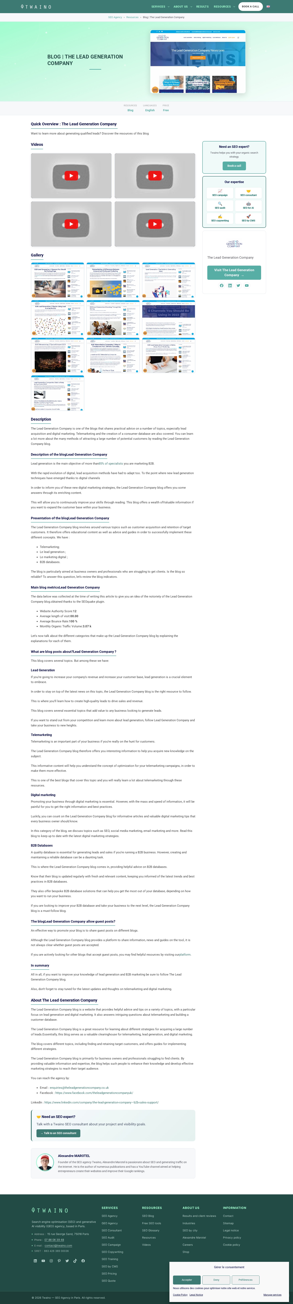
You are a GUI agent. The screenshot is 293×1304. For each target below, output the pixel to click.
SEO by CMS (248, 218)
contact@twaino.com (58, 1245)
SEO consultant (248, 193)
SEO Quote (109, 1280)
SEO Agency (115, 17)
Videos (146, 1244)
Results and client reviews (199, 1215)
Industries (189, 1223)
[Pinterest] (59, 1260)
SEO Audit (108, 1237)
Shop (186, 1251)
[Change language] (268, 6)
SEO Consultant (112, 1230)
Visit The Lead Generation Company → (234, 272)
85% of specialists (111, 463)
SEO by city (190, 1230)
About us (181, 6)
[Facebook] (83, 1260)
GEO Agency (110, 1223)
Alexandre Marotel (194, 1237)
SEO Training (110, 1259)
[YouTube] (43, 1260)
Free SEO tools (151, 1223)
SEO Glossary (150, 1230)
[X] (67, 1260)
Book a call (250, 6)
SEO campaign (220, 193)
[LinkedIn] (35, 1260)
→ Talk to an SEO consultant (58, 1133)
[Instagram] (51, 1260)
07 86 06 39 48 (54, 1239)
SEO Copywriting (112, 1251)
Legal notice (231, 1230)
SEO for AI (248, 205)
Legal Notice (196, 1294)
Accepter (187, 1279)
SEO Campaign (111, 1244)
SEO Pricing (109, 1273)
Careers (188, 1244)
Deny (216, 1279)
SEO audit (220, 205)
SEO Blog (148, 1215)
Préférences (246, 1279)
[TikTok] (75, 1260)
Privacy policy (232, 1237)
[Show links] (168, 6)
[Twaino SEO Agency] (50, 1210)
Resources (222, 6)
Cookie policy (231, 1244)
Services (158, 6)
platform (185, 954)
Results (202, 6)
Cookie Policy (180, 1294)
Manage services (272, 1294)
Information (234, 1208)
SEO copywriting (220, 218)
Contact (228, 1215)
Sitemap (228, 1223)
